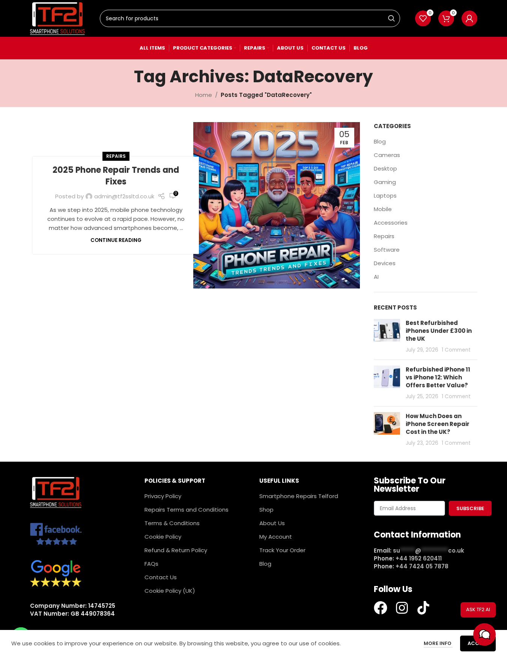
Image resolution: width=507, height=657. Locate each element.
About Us (272, 523)
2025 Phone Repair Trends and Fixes (116, 175)
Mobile (383, 209)
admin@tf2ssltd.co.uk (124, 196)
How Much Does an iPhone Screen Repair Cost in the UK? (437, 424)
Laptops (385, 195)
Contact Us (160, 577)
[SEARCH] (391, 18)
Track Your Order (282, 550)
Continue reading (115, 240)
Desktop (385, 168)
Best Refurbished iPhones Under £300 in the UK (439, 331)
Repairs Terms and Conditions (186, 510)
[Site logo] (57, 18)
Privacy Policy (162, 496)
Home (203, 95)
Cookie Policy (162, 537)
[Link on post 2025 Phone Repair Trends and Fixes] (276, 205)
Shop (266, 510)
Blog (380, 141)
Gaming (385, 182)
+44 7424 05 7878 (422, 566)
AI (376, 277)
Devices (385, 263)
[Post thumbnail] (387, 336)
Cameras (387, 155)
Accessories (391, 223)
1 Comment (456, 349)
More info (438, 643)
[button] (484, 634)
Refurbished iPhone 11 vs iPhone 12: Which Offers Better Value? (438, 377)
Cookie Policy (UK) (169, 591)
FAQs (151, 564)
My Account (275, 537)
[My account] (469, 18)
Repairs (116, 156)
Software (387, 250)
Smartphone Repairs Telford (298, 496)
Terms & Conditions (172, 523)
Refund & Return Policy (175, 550)
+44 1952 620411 (419, 558)
